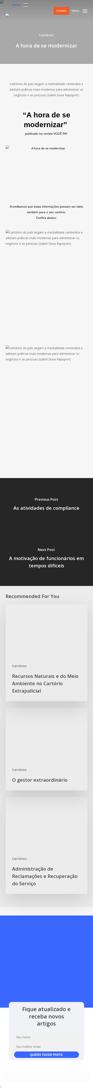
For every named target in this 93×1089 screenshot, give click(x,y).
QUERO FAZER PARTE (46, 1054)
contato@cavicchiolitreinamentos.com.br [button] (46, 991)
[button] (20, 4)
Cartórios (46, 35)
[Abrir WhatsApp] (82, 1078)
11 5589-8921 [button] (57, 980)
